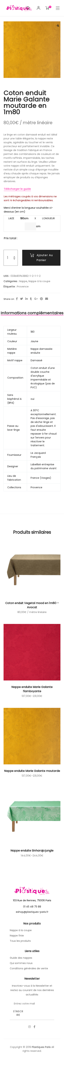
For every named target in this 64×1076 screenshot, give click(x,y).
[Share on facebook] (17, 299)
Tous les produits (20, 941)
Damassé (36, 360)
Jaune (34, 341)
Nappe (23, 281)
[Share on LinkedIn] (26, 299)
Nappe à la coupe (39, 281)
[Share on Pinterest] (41, 299)
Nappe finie (17, 935)
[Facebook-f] (34, 1026)
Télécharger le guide (17, 189)
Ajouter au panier (44, 257)
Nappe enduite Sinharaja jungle (32, 850)
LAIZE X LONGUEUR (31, 218)
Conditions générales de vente (29, 968)
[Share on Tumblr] (31, 299)
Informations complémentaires (32, 313)
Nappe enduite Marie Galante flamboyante (32, 689)
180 (32, 332)
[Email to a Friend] (46, 299)
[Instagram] (29, 1026)
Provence (23, 286)
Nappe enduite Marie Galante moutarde (32, 771)
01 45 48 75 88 (32, 906)
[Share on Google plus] (36, 299)
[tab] (32, 313)
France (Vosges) (41, 478)
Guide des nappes (21, 958)
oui (32, 399)
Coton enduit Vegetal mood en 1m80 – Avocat (32, 605)
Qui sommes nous (21, 963)
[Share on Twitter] (21, 299)
